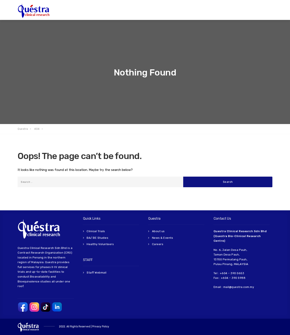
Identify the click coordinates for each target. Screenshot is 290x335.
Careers (157, 244)
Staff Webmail (97, 272)
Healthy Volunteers (100, 244)
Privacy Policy (100, 326)
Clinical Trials (96, 231)
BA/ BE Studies (97, 237)
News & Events (162, 237)
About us (158, 231)
